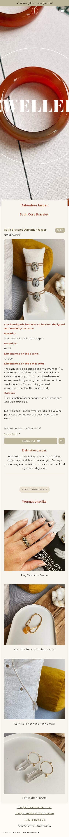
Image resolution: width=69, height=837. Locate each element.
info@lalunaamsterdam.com (34, 807)
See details (11, 433)
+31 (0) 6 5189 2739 (34, 819)
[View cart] (62, 11)
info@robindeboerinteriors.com (34, 813)
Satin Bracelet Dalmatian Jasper (25, 229)
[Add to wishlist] (62, 441)
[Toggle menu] (7, 11)
